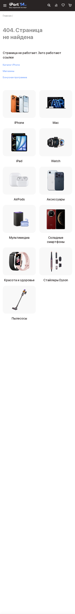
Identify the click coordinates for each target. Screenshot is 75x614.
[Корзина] (70, 5)
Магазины (8, 71)
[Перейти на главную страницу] (18, 5)
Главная (7, 15)
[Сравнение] (56, 5)
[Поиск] (49, 5)
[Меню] (5, 5)
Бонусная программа (15, 77)
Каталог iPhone (11, 64)
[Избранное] (63, 5)
